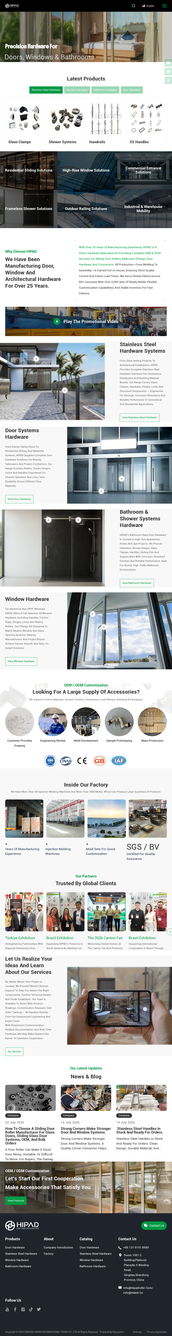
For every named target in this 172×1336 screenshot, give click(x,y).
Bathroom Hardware (105, 89)
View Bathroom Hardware (136, 582)
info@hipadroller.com (137, 1288)
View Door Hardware (19, 499)
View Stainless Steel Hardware (139, 417)
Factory (49, 1253)
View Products (16, 1200)
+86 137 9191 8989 (136, 1247)
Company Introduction (58, 1247)
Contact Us (156, 1225)
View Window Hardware (21, 661)
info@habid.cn (133, 1292)
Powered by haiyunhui (112, 1332)
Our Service (14, 1051)
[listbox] (149, 6)
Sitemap (137, 1332)
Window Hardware (77, 89)
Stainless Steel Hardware (46, 89)
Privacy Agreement (157, 1332)
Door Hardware (131, 89)
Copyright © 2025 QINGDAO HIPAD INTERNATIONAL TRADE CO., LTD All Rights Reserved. (52, 1332)
